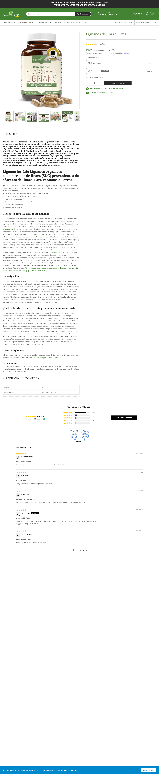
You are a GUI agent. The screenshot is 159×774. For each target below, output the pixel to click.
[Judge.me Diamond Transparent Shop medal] (85, 434)
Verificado (79, 441)
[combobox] (58, 14)
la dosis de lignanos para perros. (46, 357)
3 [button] (80, 550)
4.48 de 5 (40, 416)
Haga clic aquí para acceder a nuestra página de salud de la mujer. (50, 268)
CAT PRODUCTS (44, 23)
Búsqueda (84, 14)
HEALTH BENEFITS (71, 23)
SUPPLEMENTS (8, 23)
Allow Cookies (148, 770)
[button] (91, 44)
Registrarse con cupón (123, 23)
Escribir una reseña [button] (124, 417)
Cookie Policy (73, 770)
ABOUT (57, 23)
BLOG (85, 23)
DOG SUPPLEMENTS (25, 23)
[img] (21, 453)
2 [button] (76, 550)
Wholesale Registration (146, 23)
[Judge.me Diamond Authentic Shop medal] (74, 434)
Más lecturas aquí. (42, 237)
